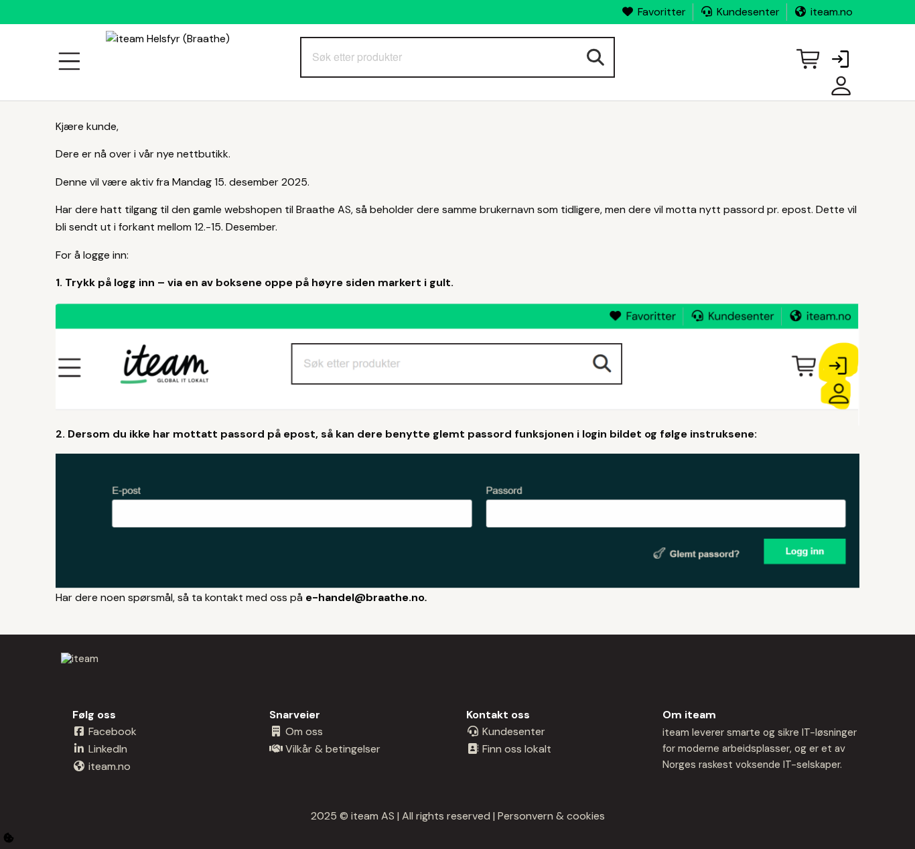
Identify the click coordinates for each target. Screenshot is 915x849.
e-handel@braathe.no (365, 597)
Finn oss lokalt (515, 749)
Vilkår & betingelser (331, 749)
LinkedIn (106, 749)
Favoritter (662, 12)
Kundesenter (748, 12)
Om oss (303, 731)
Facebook (111, 731)
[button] (840, 60)
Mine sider (838, 90)
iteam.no (832, 12)
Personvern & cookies (551, 816)
